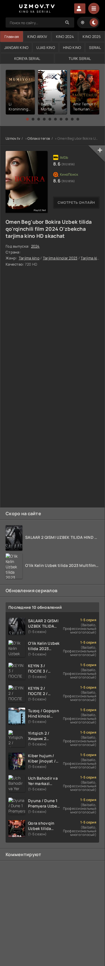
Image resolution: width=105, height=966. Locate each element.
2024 (35, 246)
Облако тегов (38, 138)
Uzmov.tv (13, 138)
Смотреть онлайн (76, 202)
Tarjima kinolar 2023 (60, 258)
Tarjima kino (29, 258)
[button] (27, 119)
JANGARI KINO (16, 47)
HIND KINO (72, 47)
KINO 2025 (92, 36)
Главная (11, 36)
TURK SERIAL (80, 58)
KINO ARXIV (37, 36)
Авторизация (79, 8)
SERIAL (95, 47)
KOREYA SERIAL (27, 58)
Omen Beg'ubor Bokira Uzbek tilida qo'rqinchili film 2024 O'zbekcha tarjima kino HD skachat (49, 228)
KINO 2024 (65, 36)
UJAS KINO (45, 47)
